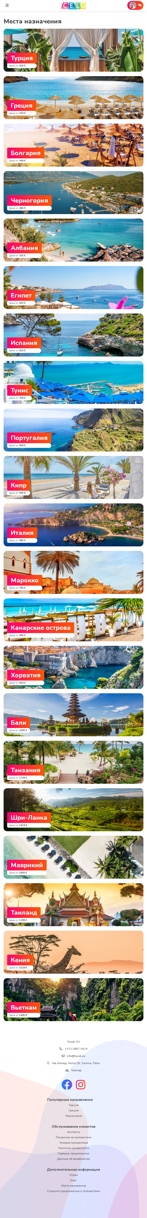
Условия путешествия (73, 1143)
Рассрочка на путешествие (73, 1137)
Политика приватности (73, 1148)
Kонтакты (73, 1132)
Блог (73, 1180)
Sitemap (76, 1070)
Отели (73, 1175)
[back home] (73, 5)
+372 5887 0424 (76, 1049)
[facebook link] (66, 1085)
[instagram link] (81, 1085)
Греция (73, 1110)
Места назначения (73, 1186)
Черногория (73, 1116)
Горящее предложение (73, 1153)
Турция (74, 1105)
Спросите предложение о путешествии (73, 1191)
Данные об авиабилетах (73, 1159)
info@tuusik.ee (75, 1056)
